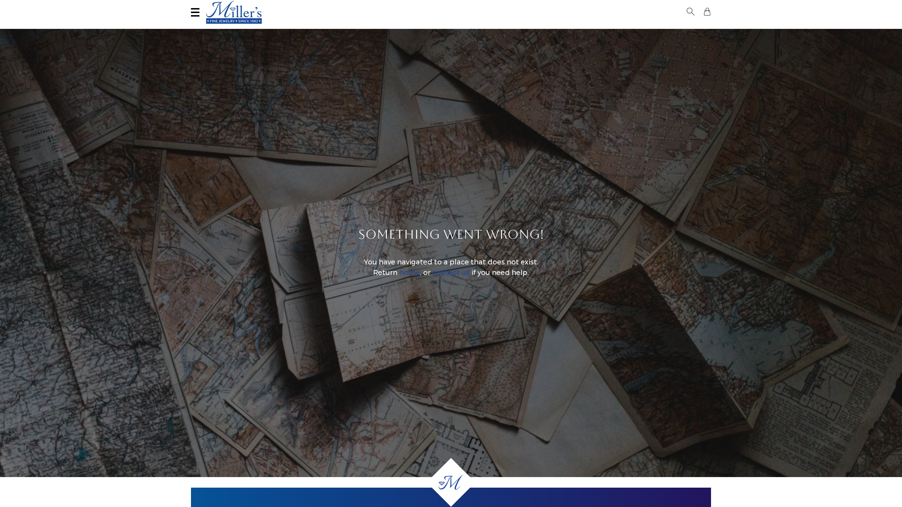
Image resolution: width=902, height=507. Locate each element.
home (409, 272)
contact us (451, 272)
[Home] (451, 482)
